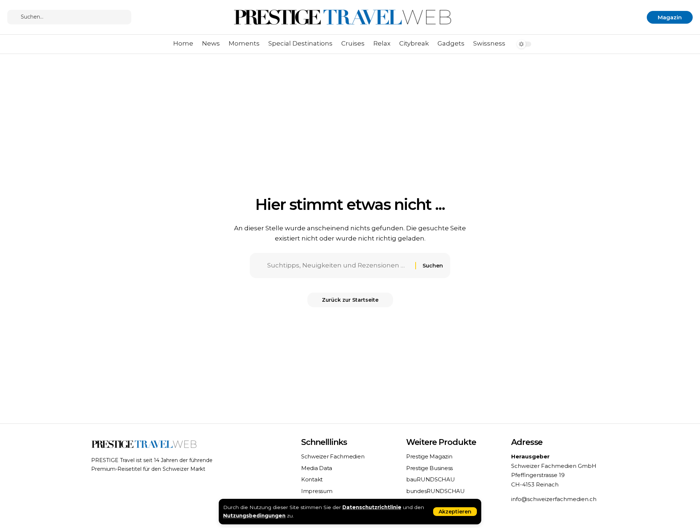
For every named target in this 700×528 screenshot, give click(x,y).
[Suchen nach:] (338, 265)
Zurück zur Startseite (350, 300)
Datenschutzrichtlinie (371, 507)
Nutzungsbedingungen (254, 516)
